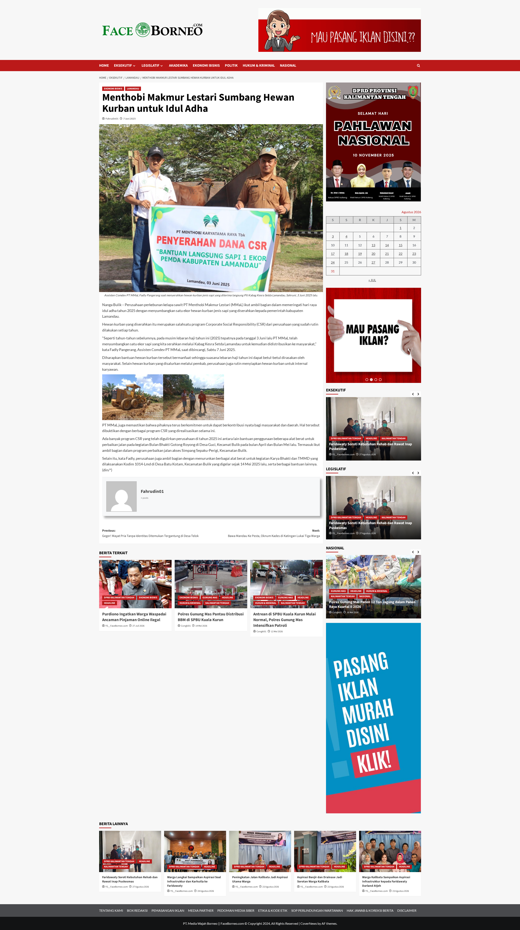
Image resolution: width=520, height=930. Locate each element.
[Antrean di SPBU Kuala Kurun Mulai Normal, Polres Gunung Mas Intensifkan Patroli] (286, 584)
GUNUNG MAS (210, 597)
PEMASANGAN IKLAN (168, 910)
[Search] (418, 65)
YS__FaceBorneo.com (116, 626)
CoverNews (308, 923)
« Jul (372, 280)
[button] (366, 379)
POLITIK (231, 65)
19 (360, 253)
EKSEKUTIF (123, 65)
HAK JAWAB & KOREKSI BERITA (370, 910)
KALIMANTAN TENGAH (217, 603)
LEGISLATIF (150, 65)
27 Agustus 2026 (140, 887)
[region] (373, 335)
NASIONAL (288, 65)
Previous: (150, 533)
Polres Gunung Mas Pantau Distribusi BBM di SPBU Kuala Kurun (211, 617)
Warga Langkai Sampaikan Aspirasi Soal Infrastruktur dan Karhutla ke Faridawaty (371, 525)
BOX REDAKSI (137, 910)
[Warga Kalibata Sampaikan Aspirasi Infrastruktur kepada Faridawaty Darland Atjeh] (390, 851)
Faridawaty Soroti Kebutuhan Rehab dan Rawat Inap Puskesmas (130, 879)
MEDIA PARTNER (200, 910)
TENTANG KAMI (111, 910)
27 (373, 262)
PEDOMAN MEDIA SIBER (235, 910)
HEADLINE (109, 603)
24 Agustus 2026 (367, 533)
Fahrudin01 (112, 118)
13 (373, 245)
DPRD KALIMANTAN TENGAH (119, 597)
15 (400, 245)
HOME (104, 65)
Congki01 (186, 626)
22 (400, 253)
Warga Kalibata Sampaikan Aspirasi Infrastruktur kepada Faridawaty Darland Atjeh (386, 881)
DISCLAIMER (406, 910)
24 (333, 262)
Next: (274, 533)
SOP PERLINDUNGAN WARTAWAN (317, 910)
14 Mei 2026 (201, 626)
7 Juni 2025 (129, 118)
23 (414, 253)
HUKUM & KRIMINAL (259, 65)
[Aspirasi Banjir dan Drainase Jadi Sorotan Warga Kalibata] (325, 851)
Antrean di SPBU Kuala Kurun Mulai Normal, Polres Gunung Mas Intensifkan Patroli (284, 619)
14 (387, 245)
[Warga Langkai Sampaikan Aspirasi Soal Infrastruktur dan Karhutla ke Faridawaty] (373, 507)
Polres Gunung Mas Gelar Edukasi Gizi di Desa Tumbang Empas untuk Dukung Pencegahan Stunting (373, 604)
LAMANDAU (133, 88)
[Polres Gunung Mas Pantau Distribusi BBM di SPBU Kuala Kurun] (211, 584)
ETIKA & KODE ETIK (272, 910)
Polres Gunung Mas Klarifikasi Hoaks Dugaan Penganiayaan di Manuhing (364, 446)
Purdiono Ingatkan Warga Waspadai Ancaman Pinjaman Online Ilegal (134, 617)
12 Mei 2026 (277, 631)
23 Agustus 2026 (270, 887)
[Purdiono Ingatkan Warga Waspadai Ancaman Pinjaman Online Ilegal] (135, 584)
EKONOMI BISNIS (206, 65)
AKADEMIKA (178, 65)
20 (373, 253)
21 (387, 253)
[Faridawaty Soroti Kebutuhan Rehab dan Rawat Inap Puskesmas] (130, 851)
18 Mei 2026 (353, 454)
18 (346, 253)
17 (333, 253)
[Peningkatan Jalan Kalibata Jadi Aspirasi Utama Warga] (260, 851)
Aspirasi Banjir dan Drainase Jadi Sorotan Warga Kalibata (319, 879)
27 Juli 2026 (138, 626)
